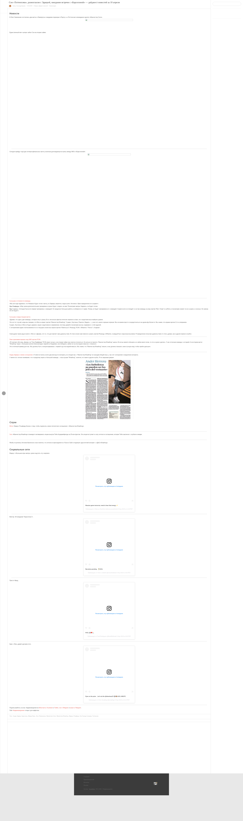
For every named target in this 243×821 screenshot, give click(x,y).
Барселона (24, 716)
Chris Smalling (102, 700)
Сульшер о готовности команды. (20, 301)
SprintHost (92, 789)
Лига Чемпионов (41, 716)
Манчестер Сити (51, 716)
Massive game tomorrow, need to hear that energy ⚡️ (101, 505)
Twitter (56, 708)
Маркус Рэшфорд (74, 716)
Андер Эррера (17, 716)
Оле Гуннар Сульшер (86, 716)
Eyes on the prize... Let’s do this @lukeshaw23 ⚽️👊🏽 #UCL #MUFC (105, 696)
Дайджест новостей (43, 6)
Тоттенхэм (95, 716)
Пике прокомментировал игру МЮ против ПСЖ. (25, 339)
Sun (10, 434)
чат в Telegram (63, 708)
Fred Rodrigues (101, 636)
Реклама (86, 785)
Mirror (11, 426)
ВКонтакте (42, 708)
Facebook (50, 708)
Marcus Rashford (100, 509)
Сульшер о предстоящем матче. (20, 317)
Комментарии (52, 6)
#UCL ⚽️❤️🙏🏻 (89, 632)
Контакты (86, 782)
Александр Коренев (20, 6)
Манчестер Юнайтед (62, 716)
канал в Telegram (75, 708)
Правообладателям (89, 779)
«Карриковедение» (18, 710)
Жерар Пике (31, 716)
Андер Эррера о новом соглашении (20, 355)
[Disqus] (109, 748)
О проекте (86, 776)
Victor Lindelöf (101, 572)
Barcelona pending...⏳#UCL (94, 569)
